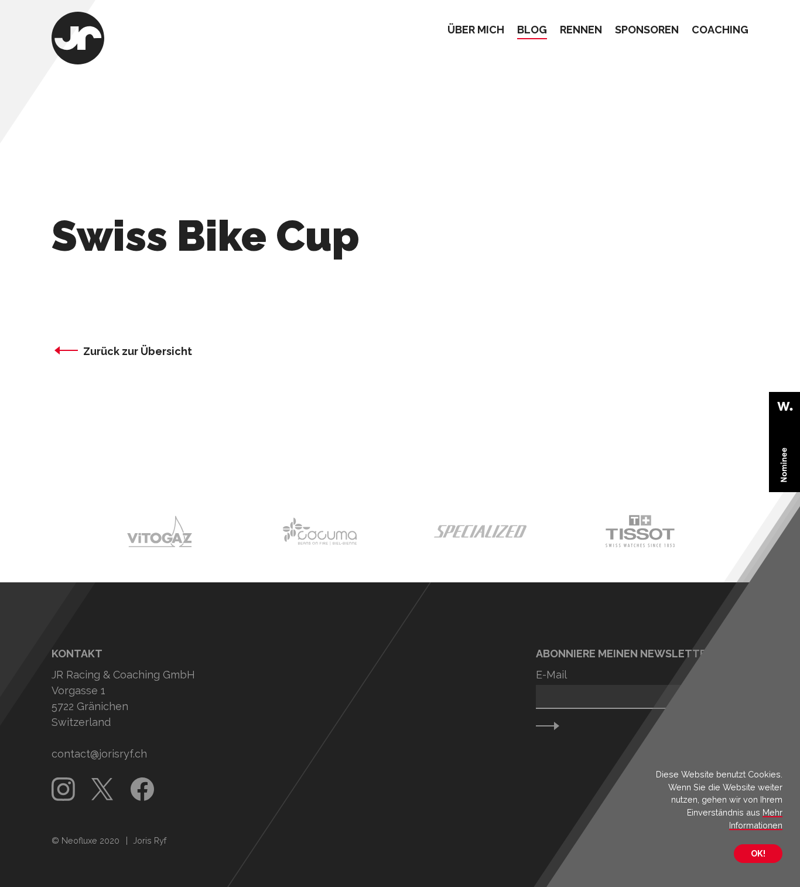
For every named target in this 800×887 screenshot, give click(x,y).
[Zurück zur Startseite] (78, 39)
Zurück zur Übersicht (137, 351)
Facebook (142, 789)
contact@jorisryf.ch (99, 754)
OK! (758, 853)
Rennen (581, 30)
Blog (532, 30)
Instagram (63, 789)
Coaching (720, 30)
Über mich (475, 30)
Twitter (103, 789)
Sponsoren (647, 30)
